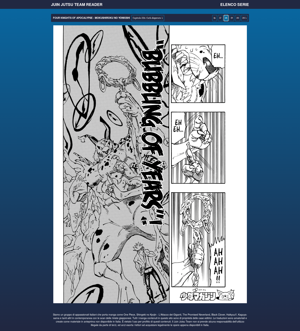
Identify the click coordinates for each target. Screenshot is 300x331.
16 (215, 17)
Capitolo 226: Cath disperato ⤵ (148, 17)
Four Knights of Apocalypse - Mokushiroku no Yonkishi (91, 17)
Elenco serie (234, 4)
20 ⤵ (244, 17)
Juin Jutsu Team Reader (76, 4)
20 (237, 17)
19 (232, 17)
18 (226, 17)
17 (220, 17)
